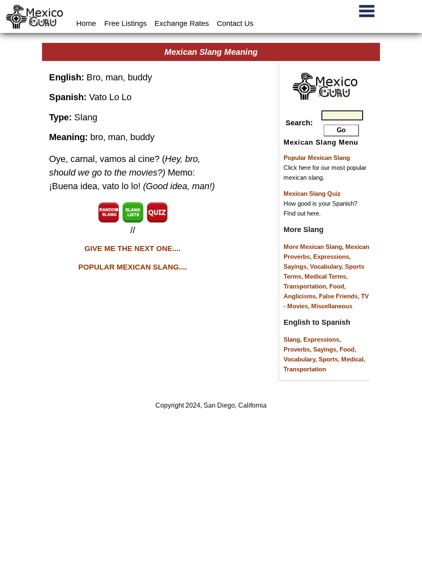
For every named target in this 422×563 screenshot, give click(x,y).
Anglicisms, (301, 296)
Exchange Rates (182, 23)
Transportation (305, 369)
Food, (337, 286)
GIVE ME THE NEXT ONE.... (132, 248)
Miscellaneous (331, 306)
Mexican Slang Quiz (312, 193)
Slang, (293, 339)
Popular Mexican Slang (317, 157)
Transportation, (306, 286)
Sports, (330, 359)
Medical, (353, 359)
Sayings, (297, 266)
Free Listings (125, 23)
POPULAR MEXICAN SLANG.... (132, 267)
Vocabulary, (327, 266)
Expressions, (332, 256)
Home (87, 23)
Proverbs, (298, 349)
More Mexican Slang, (314, 246)
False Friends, (340, 296)
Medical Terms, (326, 276)
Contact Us (235, 23)
